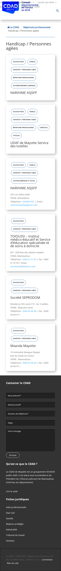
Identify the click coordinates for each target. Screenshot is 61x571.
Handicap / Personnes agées (24, 70)
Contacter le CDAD (30, 7)
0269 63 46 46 (30, 362)
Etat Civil (10, 512)
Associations (18, 62)
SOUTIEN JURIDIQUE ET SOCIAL (24, 181)
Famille (32, 62)
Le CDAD (14, 27)
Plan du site (13, 563)
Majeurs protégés (15, 524)
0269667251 (29, 201)
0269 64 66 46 (30, 311)
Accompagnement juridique (24, 86)
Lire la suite (12, 491)
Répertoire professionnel (23, 78)
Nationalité (11, 529)
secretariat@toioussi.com (22, 266)
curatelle (44, 128)
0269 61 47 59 (30, 259)
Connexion (47, 559)
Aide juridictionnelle (16, 507)
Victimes (10, 540)
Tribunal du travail (15, 535)
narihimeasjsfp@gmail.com (23, 205)
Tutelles (16, 135)
